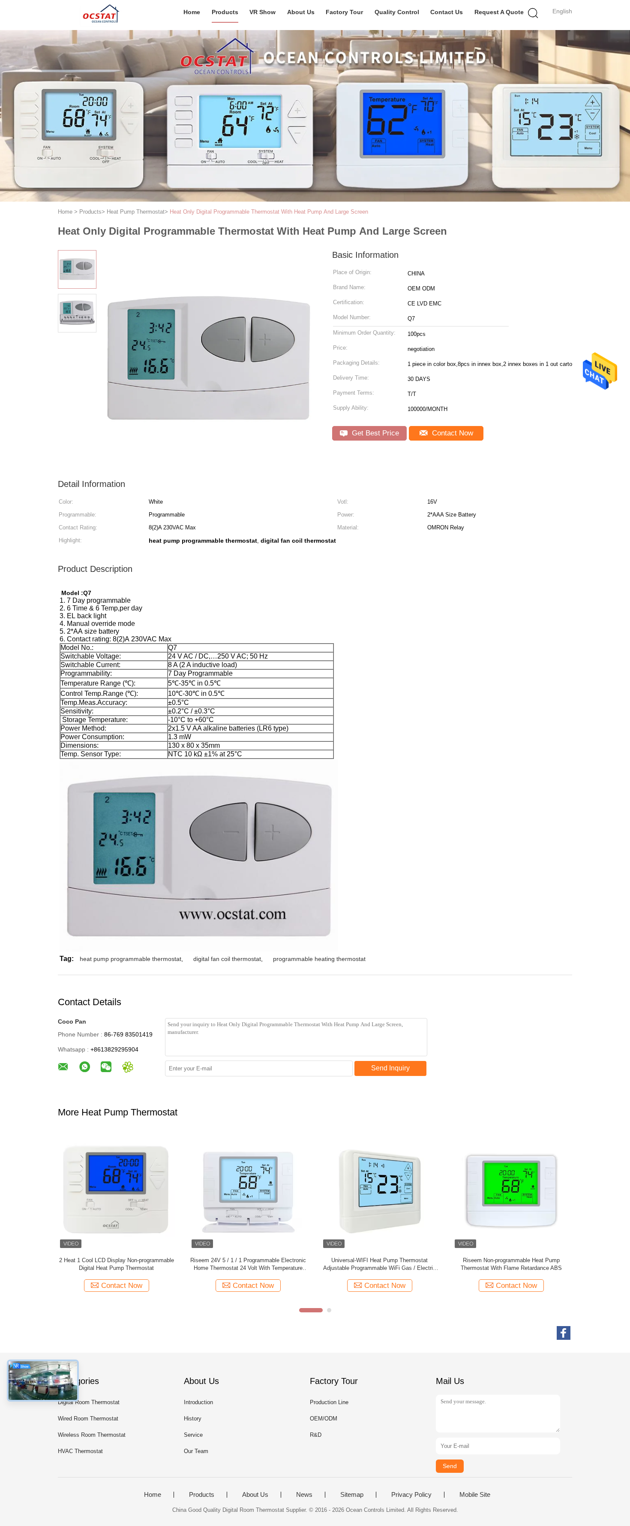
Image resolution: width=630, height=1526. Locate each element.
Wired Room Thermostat (88, 1418)
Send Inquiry (390, 1068)
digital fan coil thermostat (227, 958)
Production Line (329, 1402)
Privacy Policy (411, 1495)
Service (193, 1435)
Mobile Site (474, 1495)
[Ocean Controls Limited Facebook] (563, 1333)
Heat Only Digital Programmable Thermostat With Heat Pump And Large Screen (269, 212)
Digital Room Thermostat (89, 1402)
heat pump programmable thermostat (130, 958)
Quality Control (397, 12)
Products (225, 12)
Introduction (198, 1402)
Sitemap (351, 1495)
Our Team (196, 1451)
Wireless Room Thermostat (92, 1435)
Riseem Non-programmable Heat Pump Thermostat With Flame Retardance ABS (511, 1264)
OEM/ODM (323, 1418)
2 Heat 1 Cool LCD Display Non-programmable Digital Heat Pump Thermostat (116, 1264)
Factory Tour (344, 12)
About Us (301, 12)
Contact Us (446, 12)
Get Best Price (374, 433)
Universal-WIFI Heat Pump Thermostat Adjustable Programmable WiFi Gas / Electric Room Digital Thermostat (379, 1264)
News (304, 1495)
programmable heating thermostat (319, 958)
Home (191, 12)
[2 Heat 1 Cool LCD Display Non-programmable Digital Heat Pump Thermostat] (116, 1191)
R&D (315, 1435)
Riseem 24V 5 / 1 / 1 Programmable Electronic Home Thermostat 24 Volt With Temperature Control (248, 1264)
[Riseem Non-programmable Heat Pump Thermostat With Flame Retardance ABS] (511, 1191)
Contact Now (451, 433)
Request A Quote (499, 12)
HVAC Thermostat (80, 1451)
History (192, 1418)
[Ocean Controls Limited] (99, 15)
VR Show (262, 12)
